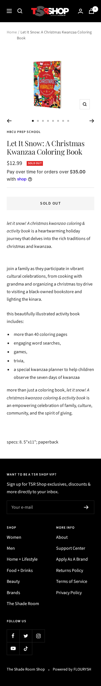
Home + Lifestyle (22, 559)
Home (12, 32)
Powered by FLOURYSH (72, 669)
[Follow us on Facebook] (13, 636)
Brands (13, 593)
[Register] (86, 507)
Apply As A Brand (72, 559)
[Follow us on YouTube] (13, 648)
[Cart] (91, 11)
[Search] (19, 10)
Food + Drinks (20, 570)
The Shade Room (23, 604)
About (62, 537)
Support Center (70, 548)
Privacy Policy (69, 593)
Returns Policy (69, 570)
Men (11, 548)
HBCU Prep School (24, 132)
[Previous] (9, 121)
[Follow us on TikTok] (25, 648)
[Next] (91, 121)
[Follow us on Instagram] (38, 636)
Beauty (13, 581)
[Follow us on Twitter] (25, 636)
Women (14, 537)
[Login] (80, 11)
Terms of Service (71, 581)
